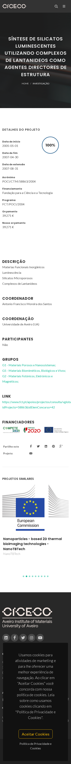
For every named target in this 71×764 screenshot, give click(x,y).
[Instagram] (31, 637)
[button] (23, 576)
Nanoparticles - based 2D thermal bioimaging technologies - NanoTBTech (32, 544)
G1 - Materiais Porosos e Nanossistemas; (29, 365)
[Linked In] (6, 637)
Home (25, 83)
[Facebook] (14, 637)
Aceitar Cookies (35, 734)
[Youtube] (40, 637)
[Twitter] (23, 637)
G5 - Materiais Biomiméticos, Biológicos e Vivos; (34, 370)
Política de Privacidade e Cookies (35, 746)
